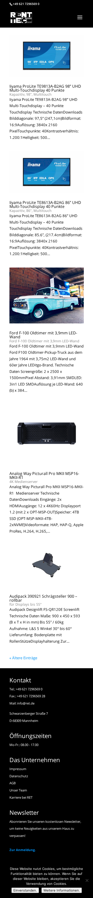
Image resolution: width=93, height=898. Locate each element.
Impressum (17, 769)
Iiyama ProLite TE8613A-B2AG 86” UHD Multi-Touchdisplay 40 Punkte (45, 206)
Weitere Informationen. (61, 890)
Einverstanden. (25, 890)
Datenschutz (18, 776)
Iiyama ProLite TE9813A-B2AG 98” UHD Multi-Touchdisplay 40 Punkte (45, 90)
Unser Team (18, 790)
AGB (12, 783)
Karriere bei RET (20, 797)
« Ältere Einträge (23, 657)
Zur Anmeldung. (22, 850)
